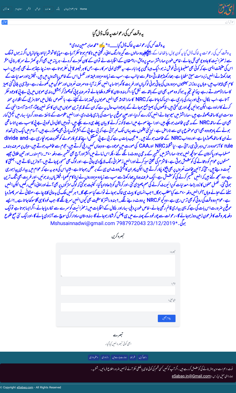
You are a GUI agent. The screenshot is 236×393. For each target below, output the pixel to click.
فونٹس (29, 9)
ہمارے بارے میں (119, 357)
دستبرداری (93, 357)
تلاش (4, 22)
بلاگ (58, 9)
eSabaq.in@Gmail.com (191, 376)
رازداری (105, 357)
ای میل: (172, 300)
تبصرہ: (173, 252)
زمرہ (46, 9)
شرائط (132, 357)
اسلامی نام (18, 9)
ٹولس (5, 9)
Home (83, 9)
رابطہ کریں (143, 357)
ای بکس (38, 9)
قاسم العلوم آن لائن (70, 9)
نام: (173, 284)
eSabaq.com (25, 387)
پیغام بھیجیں (166, 318)
